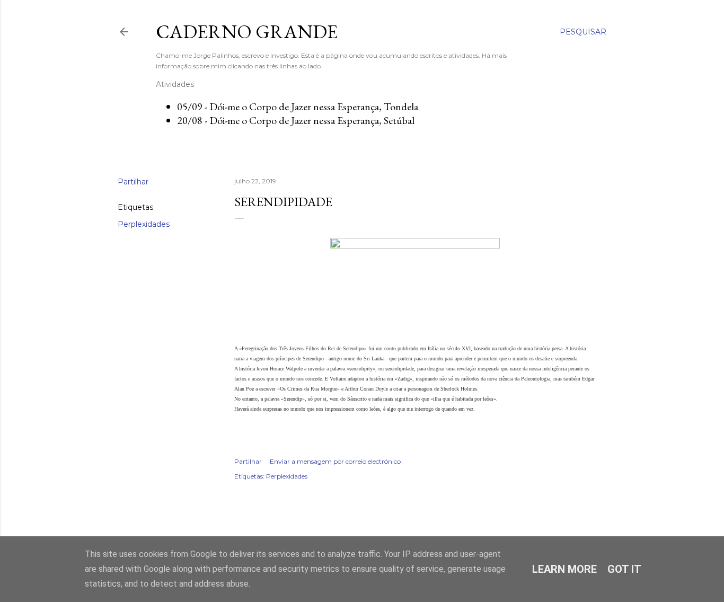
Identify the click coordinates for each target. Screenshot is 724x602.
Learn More (564, 569)
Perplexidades (144, 224)
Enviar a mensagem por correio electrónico (335, 461)
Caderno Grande (247, 31)
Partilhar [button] (133, 182)
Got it (624, 569)
